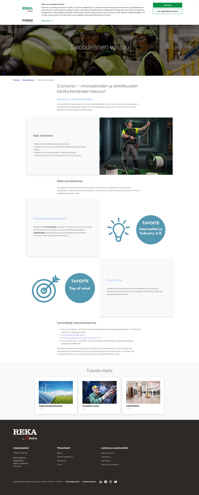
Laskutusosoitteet (107, 453)
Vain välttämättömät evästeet (167, 11)
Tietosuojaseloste (72, 482)
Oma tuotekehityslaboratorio (73, 335)
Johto (59, 465)
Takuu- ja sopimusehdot (109, 465)
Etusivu (16, 80)
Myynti (59, 453)
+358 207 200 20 (20, 453)
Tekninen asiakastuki (64, 457)
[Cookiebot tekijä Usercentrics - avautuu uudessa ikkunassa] (27, 20)
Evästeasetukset (89, 482)
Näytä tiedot (45, 21)
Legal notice (105, 457)
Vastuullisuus (28, 80)
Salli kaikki (167, 5)
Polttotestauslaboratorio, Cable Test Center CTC (81, 338)
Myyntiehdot (105, 461)
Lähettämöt (61, 461)
